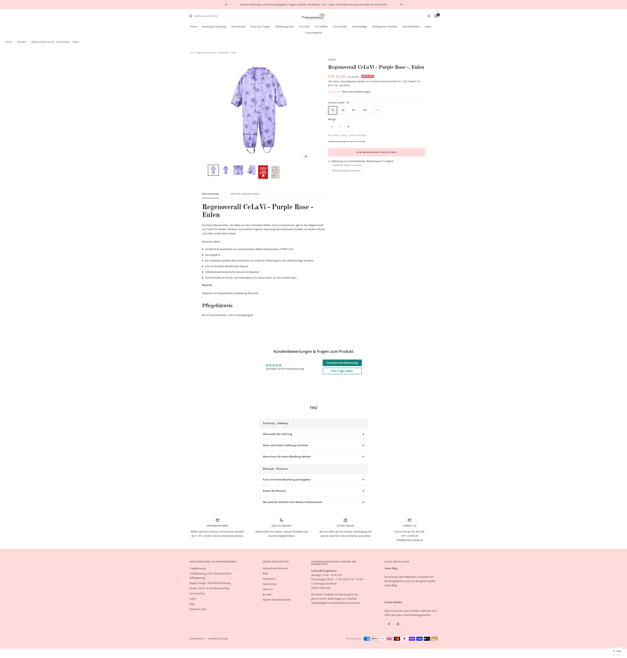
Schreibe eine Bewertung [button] (342, 363)
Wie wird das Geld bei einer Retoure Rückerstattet (292, 502)
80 (343, 110)
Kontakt (267, 594)
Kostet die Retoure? (274, 490)
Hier (328, 587)
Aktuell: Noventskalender (277, 599)
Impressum (269, 578)
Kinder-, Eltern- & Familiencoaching (209, 588)
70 (332, 110)
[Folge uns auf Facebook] (389, 624)
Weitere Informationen (245, 194)
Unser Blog (391, 585)
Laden (428, 26)
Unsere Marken (313, 32)
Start (191, 52)
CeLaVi (332, 59)
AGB (265, 573)
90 (353, 110)
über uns (268, 589)
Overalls (21, 41)
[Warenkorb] (436, 16)
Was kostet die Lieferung (277, 434)
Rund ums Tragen (260, 26)
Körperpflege (359, 26)
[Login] (428, 16)
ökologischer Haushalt (384, 26)
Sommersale (238, 26)
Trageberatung (197, 568)
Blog (191, 603)
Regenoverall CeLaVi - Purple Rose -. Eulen (55, 41)
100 (364, 110)
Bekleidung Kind (284, 26)
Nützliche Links (197, 609)
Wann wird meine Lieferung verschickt (285, 445)
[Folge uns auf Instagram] (398, 624)
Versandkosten (348, 81)
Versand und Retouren (275, 568)
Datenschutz (270, 584)
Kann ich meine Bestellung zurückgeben (287, 479)
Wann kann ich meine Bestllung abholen (287, 456)
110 (376, 110)
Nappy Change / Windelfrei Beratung (210, 583)
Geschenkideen (410, 26)
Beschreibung (210, 194)
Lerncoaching (196, 593)
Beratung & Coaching (214, 26)
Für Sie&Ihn (321, 26)
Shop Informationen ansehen (346, 170)
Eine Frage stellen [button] (342, 371)
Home (193, 26)
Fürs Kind (304, 26)
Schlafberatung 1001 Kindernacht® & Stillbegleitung (210, 575)
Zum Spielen (340, 26)
